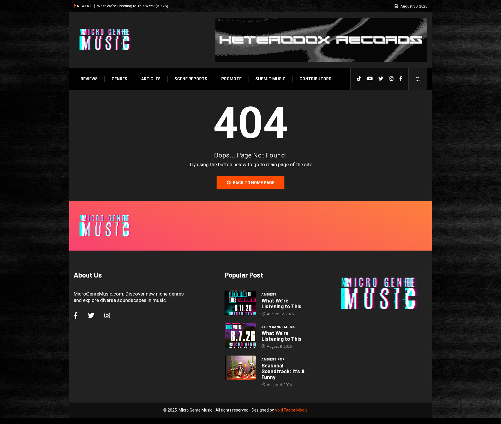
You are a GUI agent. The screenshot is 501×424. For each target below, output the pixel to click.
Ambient (269, 294)
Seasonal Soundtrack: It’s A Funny (283, 371)
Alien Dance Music (278, 327)
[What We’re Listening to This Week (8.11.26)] (240, 303)
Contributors (315, 79)
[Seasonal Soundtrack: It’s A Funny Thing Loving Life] (240, 368)
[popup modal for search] (418, 79)
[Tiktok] (359, 79)
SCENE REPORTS (191, 79)
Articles (151, 79)
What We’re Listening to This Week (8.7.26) (132, 6)
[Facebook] (400, 79)
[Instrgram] (391, 79)
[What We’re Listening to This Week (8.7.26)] (240, 335)
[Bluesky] (380, 79)
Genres (119, 79)
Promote (231, 79)
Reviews (89, 79)
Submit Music (270, 79)
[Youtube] (370, 79)
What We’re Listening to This (282, 303)
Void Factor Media (291, 410)
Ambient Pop (273, 359)
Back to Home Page (253, 182)
